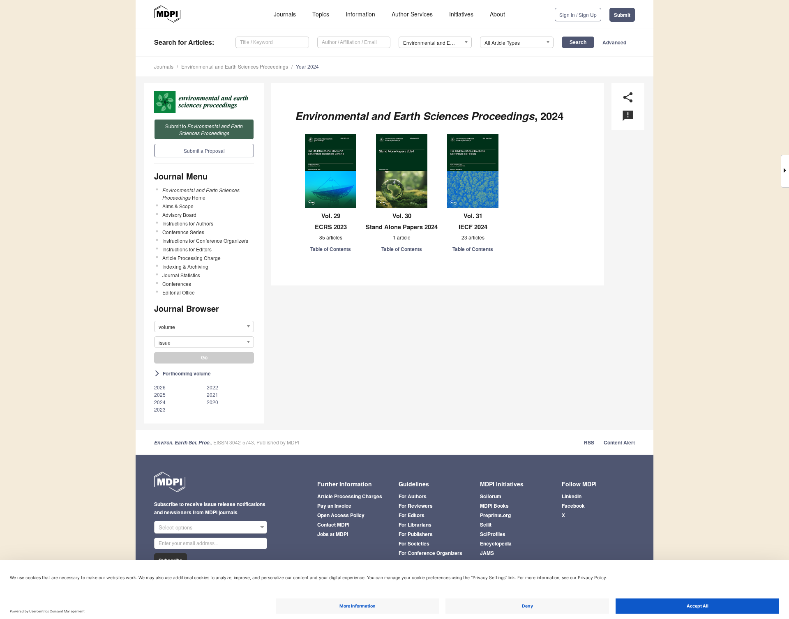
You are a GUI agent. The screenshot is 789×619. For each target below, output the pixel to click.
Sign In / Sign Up (578, 14)
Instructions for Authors (187, 223)
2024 (160, 401)
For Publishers (416, 534)
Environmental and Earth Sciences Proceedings (234, 66)
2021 (212, 394)
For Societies (414, 543)
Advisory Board (179, 214)
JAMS (487, 553)
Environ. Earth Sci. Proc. (182, 442)
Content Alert (619, 442)
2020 (212, 401)
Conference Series (183, 231)
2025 (160, 394)
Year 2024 (307, 66)
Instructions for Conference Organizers (205, 240)
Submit (622, 14)
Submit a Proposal (204, 150)
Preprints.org (495, 515)
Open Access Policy (341, 515)
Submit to (204, 129)
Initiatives (461, 14)
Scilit (485, 524)
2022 (212, 387)
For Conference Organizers (430, 553)
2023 (160, 409)
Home (201, 193)
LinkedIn (571, 496)
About (497, 14)
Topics (320, 14)
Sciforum (490, 496)
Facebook (573, 505)
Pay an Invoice (334, 505)
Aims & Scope (178, 205)
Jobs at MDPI (332, 534)
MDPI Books (494, 505)
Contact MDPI (333, 524)
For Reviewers (416, 505)
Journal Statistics (181, 275)
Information (360, 14)
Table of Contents (330, 249)
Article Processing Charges (349, 496)
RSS (589, 442)
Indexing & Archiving (185, 266)
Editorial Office (178, 292)
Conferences (176, 283)
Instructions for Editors (187, 249)
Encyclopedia (496, 543)
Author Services (412, 14)
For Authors (413, 496)
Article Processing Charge (191, 257)
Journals (285, 14)
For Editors (411, 515)
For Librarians (415, 524)
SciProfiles (492, 534)
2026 (160, 387)
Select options (176, 527)
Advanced (614, 42)
